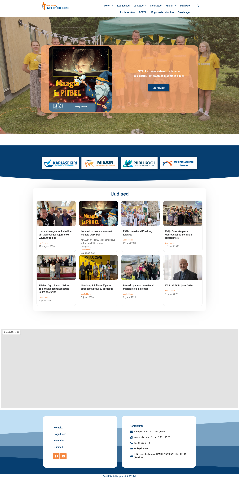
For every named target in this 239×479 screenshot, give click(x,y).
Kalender (59, 440)
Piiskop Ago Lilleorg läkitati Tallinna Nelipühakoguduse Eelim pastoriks (54, 288)
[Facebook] (56, 456)
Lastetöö (139, 5)
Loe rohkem (159, 87)
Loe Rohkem (43, 243)
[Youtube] (63, 456)
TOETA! (143, 12)
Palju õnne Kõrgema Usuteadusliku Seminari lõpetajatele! (178, 234)
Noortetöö (156, 5)
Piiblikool (185, 5)
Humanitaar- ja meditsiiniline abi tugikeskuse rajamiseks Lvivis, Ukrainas (55, 234)
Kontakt (58, 427)
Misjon (169, 5)
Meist (107, 5)
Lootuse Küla (127, 12)
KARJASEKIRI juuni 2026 (179, 285)
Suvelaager (184, 12)
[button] (108, 5)
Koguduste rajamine (162, 12)
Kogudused (123, 5)
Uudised (120, 194)
